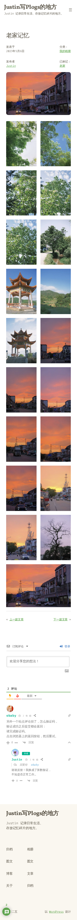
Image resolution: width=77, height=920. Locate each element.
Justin (11, 66)
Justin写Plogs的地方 (30, 7)
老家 (62, 66)
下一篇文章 (60, 619)
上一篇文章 (16, 619)
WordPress (56, 912)
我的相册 (65, 51)
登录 (66, 646)
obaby (11, 716)
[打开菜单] (70, 9)
